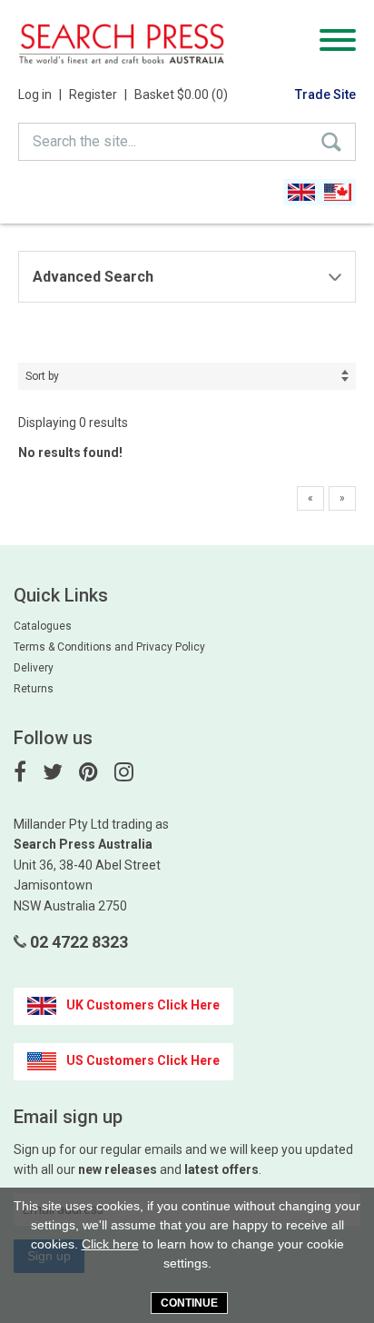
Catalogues (43, 626)
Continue (189, 1303)
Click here (110, 1244)
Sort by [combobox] (42, 376)
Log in (40, 94)
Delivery (34, 668)
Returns (34, 688)
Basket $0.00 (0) (181, 94)
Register (98, 94)
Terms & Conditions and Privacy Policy (109, 647)
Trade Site (325, 94)
